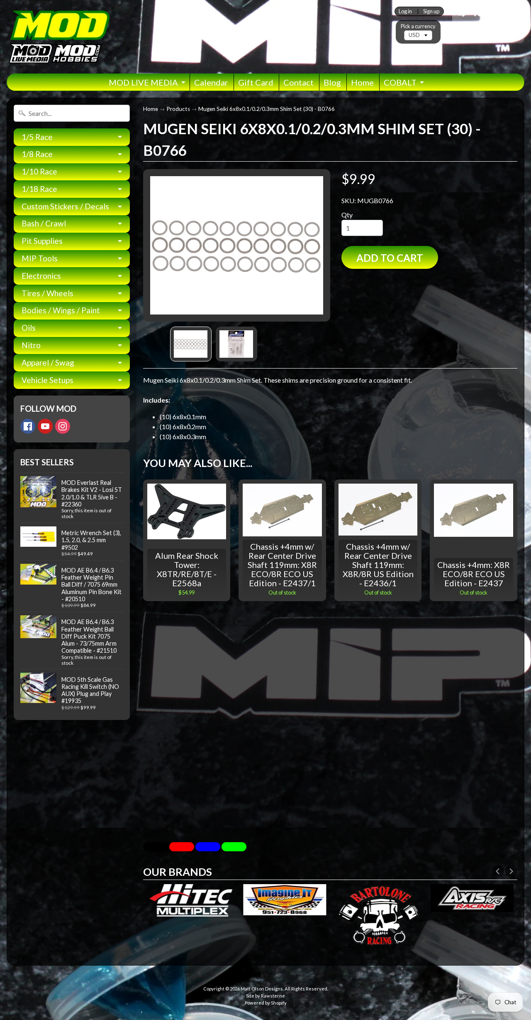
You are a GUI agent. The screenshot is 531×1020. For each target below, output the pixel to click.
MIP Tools (40, 258)
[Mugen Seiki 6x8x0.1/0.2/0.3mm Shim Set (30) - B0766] (191, 344)
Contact (298, 82)
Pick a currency (418, 26)
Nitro (31, 345)
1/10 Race (39, 171)
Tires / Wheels (47, 293)
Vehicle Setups (47, 380)
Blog (332, 82)
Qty (347, 215)
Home (362, 82)
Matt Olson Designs (262, 988)
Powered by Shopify (266, 1002)
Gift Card (255, 82)
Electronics (41, 275)
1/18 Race (39, 189)
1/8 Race (37, 154)
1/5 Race (37, 137)
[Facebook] (27, 426)
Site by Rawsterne (265, 995)
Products (178, 109)
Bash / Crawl (44, 223)
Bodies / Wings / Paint (61, 310)
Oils (29, 327)
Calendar (211, 82)
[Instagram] (62, 426)
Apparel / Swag (48, 362)
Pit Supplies (42, 241)
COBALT (400, 82)
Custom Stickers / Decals (65, 206)
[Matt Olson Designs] (58, 37)
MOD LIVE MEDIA (143, 82)
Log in (405, 11)
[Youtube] (45, 426)
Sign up (431, 11)
